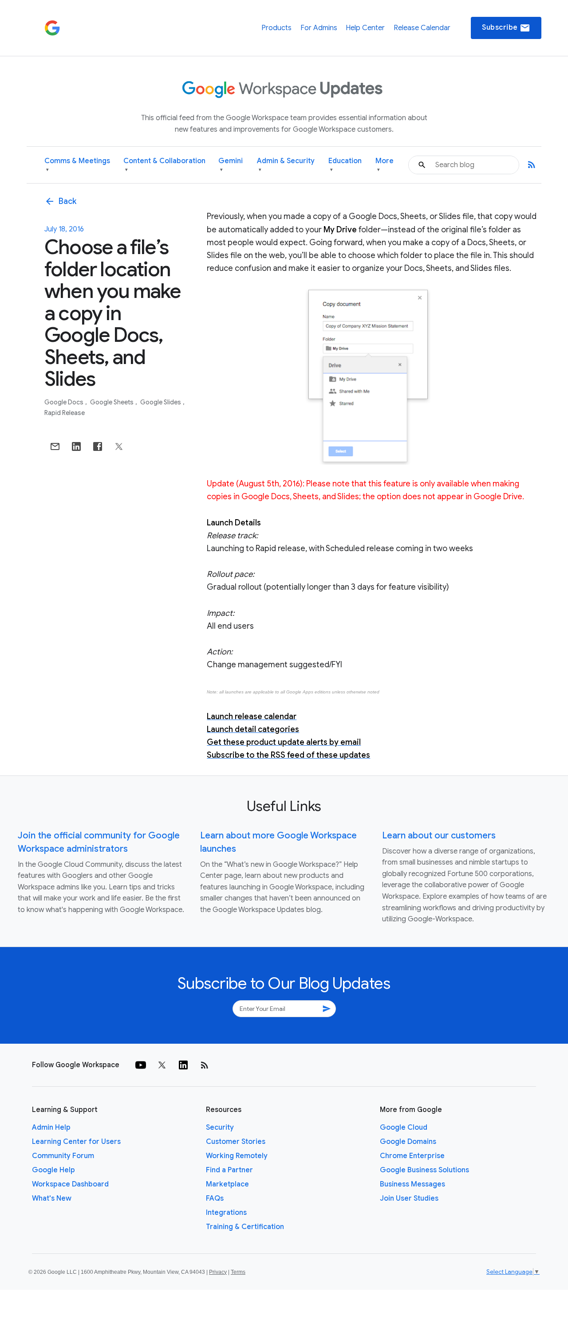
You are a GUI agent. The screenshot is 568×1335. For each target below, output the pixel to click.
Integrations (226, 1212)
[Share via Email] (55, 446)
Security (220, 1127)
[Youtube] (140, 1065)
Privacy (218, 1272)
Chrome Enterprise (412, 1155)
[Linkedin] (183, 1065)
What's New (51, 1198)
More (384, 164)
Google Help (53, 1170)
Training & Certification (245, 1226)
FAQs (215, 1198)
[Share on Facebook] (97, 446)
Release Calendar (422, 27)
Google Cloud (403, 1127)
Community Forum (63, 1155)
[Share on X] (119, 446)
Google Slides (161, 402)
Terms (238, 1272)
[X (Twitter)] (162, 1065)
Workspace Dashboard (70, 1184)
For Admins (318, 27)
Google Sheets (112, 402)
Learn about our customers (439, 835)
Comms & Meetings (77, 164)
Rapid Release (64, 413)
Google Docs (64, 402)
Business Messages (412, 1184)
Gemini (230, 164)
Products (276, 27)
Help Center (365, 27)
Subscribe (506, 28)
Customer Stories (235, 1141)
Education (345, 164)
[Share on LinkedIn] (76, 446)
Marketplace (227, 1184)
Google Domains (408, 1141)
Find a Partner (229, 1170)
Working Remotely (237, 1155)
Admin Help (51, 1127)
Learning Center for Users (76, 1141)
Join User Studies (409, 1198)
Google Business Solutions (424, 1170)
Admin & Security (286, 164)
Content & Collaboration (164, 164)
